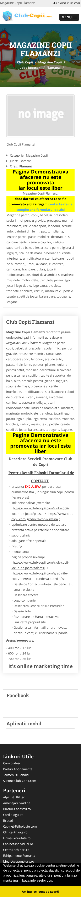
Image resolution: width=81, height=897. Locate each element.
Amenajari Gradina (16, 803)
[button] (69, 17)
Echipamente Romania (19, 855)
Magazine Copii (50, 62)
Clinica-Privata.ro (15, 832)
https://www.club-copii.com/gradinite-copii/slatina (42, 516)
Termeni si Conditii (16, 775)
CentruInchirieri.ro (16, 850)
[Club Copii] (27, 15)
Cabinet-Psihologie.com (20, 826)
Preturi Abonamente (17, 769)
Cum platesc (12, 763)
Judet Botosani (30, 67)
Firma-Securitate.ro (17, 838)
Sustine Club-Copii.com (19, 781)
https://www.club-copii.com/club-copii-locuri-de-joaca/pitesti (40, 511)
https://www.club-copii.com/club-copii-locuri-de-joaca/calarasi (40, 565)
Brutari (8, 820)
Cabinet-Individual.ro (18, 844)
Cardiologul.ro (13, 815)
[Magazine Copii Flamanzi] (40, 115)
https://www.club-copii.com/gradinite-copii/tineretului (39, 576)
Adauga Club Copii (67, 3)
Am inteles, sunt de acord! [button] (40, 891)
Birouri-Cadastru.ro (17, 809)
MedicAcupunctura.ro (18, 861)
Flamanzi (54, 67)
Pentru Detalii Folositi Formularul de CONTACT (41, 477)
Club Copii (25, 62)
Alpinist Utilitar (14, 797)
